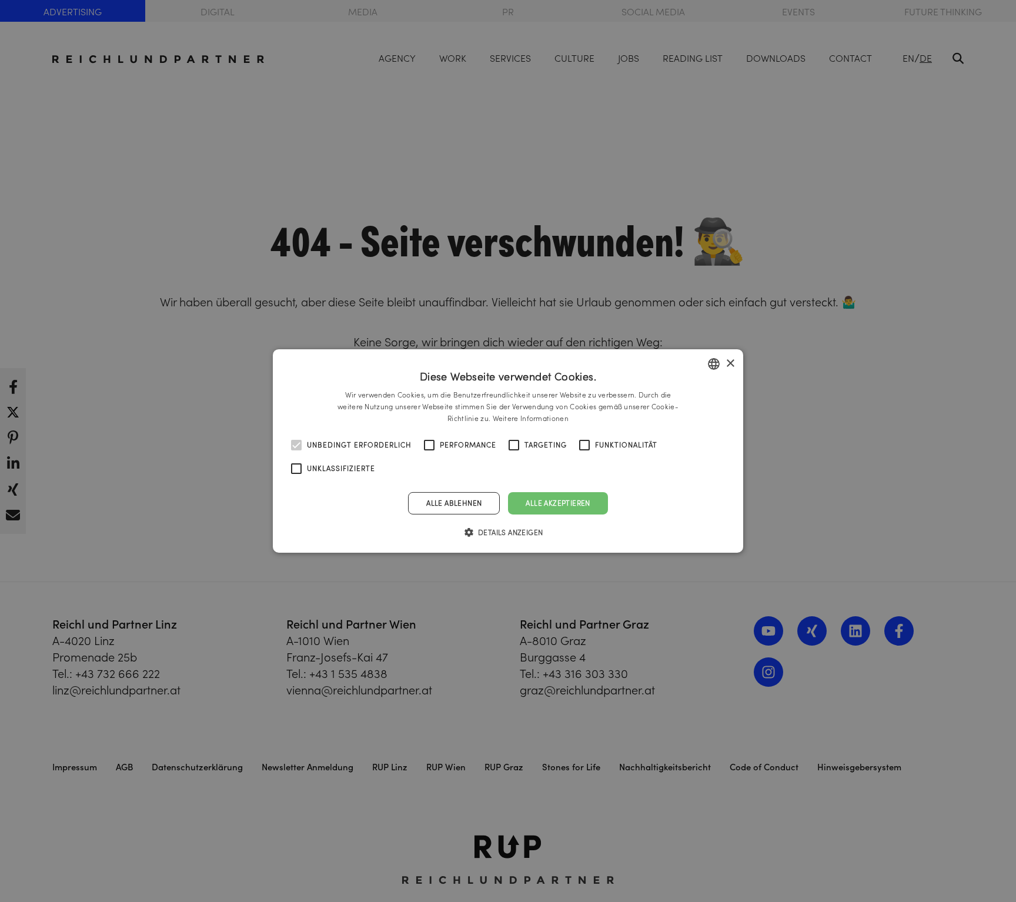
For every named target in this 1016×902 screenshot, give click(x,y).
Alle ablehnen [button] (454, 503)
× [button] (730, 363)
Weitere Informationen (531, 418)
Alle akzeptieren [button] (558, 503)
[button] (508, 532)
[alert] (508, 451)
